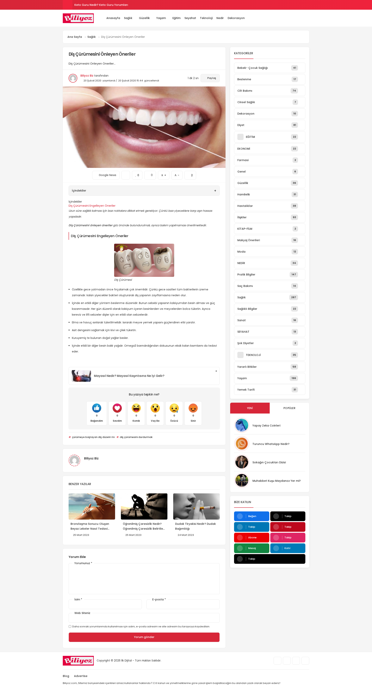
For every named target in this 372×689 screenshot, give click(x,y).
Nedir (220, 18)
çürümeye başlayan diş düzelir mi (93, 437)
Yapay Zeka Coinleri (266, 425)
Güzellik (144, 18)
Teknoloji (206, 18)
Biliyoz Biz (86, 76)
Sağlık (128, 18)
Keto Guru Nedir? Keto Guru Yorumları (101, 5)
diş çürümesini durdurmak (135, 437)
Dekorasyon (236, 18)
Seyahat (190, 18)
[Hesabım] (302, 18)
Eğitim (176, 18)
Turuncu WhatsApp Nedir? (270, 444)
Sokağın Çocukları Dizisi (269, 462)
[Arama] (296, 18)
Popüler (289, 408)
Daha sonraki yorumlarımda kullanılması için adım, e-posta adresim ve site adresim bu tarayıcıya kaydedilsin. (141, 626)
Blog (66, 676)
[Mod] (308, 18)
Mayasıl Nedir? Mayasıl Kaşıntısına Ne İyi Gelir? (129, 376)
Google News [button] (106, 174)
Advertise (80, 676)
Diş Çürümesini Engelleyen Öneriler (92, 206)
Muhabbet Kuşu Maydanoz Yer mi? (276, 481)
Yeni (250, 408)
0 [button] (150, 174)
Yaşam (161, 18)
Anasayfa (113, 18)
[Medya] (277, 661)
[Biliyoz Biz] (78, 18)
